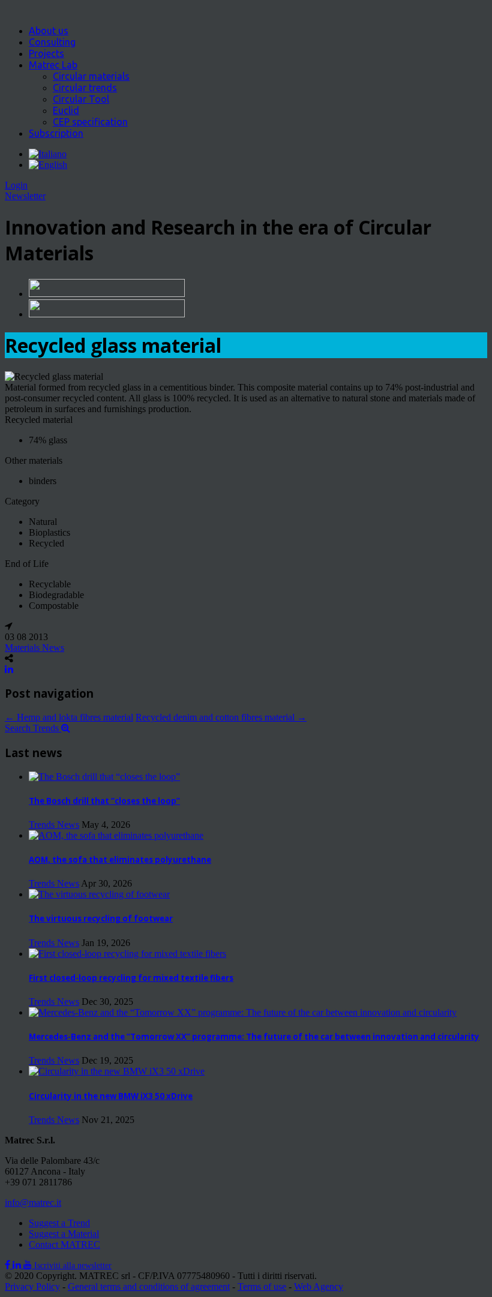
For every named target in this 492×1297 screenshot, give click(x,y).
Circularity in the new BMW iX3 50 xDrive (111, 1096)
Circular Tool (81, 99)
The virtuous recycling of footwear (101, 918)
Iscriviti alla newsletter (73, 1265)
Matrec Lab (53, 64)
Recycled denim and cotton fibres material (221, 717)
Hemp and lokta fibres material (69, 717)
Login (16, 185)
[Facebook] (9, 1265)
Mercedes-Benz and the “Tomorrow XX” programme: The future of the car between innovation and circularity (254, 1036)
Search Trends (33, 728)
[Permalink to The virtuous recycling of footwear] (99, 894)
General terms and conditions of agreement (149, 1286)
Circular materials (91, 76)
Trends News (54, 824)
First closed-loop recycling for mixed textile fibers (131, 977)
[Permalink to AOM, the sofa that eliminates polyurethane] (116, 835)
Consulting (52, 42)
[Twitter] (18, 1265)
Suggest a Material (64, 1234)
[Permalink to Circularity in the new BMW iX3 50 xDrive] (117, 1071)
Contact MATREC (64, 1244)
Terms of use (262, 1286)
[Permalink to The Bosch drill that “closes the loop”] (104, 776)
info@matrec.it (33, 1202)
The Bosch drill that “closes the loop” (104, 800)
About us (48, 30)
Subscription (56, 133)
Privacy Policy (32, 1286)
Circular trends (85, 87)
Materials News (34, 648)
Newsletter (25, 196)
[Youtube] (28, 1265)
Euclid (66, 110)
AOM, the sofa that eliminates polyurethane (120, 859)
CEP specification (90, 121)
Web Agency (318, 1286)
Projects (46, 53)
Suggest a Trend (59, 1223)
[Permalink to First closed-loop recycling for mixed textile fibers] (127, 953)
